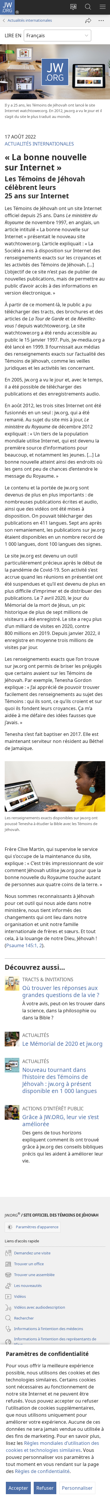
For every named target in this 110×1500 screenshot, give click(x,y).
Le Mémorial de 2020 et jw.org (62, 1044)
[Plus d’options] (101, 20)
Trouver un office (24, 1264)
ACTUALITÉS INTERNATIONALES (39, 144)
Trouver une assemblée (30, 1275)
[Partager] (88, 20)
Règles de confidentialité (42, 1471)
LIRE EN (13, 35)
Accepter (18, 1488)
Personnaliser (77, 1488)
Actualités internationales (30, 20)
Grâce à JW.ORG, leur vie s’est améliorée (60, 1120)
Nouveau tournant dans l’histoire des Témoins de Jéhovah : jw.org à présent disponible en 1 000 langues (59, 1080)
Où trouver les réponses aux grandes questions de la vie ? (60, 991)
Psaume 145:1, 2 (24, 945)
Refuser (45, 1488)
